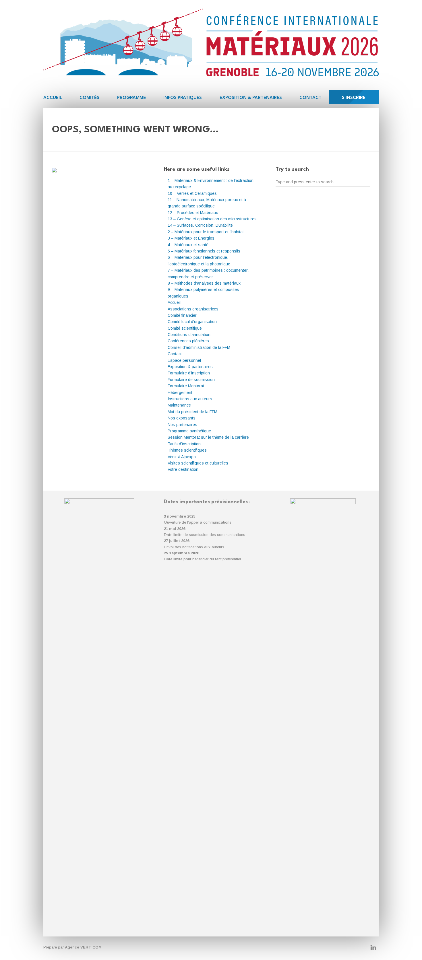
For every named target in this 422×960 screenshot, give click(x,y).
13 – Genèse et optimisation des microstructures (212, 219)
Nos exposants (181, 418)
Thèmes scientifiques (187, 450)
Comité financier (182, 315)
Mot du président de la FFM (192, 411)
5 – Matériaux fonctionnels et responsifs (204, 251)
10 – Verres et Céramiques (192, 193)
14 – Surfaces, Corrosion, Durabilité (200, 225)
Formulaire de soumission (191, 379)
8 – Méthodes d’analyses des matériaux (204, 283)
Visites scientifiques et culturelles (198, 463)
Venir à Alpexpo (182, 456)
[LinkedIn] (373, 947)
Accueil (52, 98)
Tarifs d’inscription (184, 444)
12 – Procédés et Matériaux (193, 212)
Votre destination (183, 469)
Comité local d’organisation (192, 321)
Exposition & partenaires (251, 98)
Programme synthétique (189, 431)
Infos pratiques (182, 98)
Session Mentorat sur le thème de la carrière (208, 437)
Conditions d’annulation (189, 334)
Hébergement (180, 392)
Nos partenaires (182, 424)
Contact (310, 98)
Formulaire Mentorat (186, 386)
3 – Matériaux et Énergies (191, 238)
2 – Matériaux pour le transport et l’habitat (206, 232)
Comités (89, 98)
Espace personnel (184, 360)
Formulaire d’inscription (189, 373)
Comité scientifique (185, 328)
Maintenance (179, 405)
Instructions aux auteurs (190, 399)
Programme (131, 98)
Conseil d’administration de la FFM (199, 347)
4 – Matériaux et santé (188, 244)
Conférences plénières (188, 341)
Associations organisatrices (193, 309)
